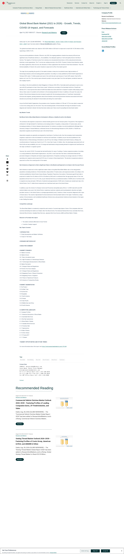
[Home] (8, 3)
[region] (62, 551)
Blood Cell (38, 359)
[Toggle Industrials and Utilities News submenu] (91, 8)
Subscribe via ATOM (107, 38)
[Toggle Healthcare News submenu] (74, 8)
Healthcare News (68, 8)
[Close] (121, 550)
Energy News (39, 8)
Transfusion (62, 359)
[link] (69, 3)
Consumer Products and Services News (23, 8)
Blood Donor (54, 359)
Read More (19, 423)
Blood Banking (30, 359)
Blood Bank (22, 359)
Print (103, 32)
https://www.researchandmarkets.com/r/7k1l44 (54, 346)
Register (113, 3)
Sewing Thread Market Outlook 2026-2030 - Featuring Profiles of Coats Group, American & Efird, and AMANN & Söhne (33, 441)
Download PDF (105, 34)
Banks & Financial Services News (53, 8)
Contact (22, 380)
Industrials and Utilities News (83, 8)
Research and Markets (49, 32)
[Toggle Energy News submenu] (43, 8)
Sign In (106, 3)
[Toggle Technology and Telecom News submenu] (110, 8)
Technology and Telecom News (101, 8)
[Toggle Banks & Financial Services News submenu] (62, 8)
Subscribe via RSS (106, 36)
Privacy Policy (53, 552)
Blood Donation (46, 359)
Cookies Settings (85, 550)
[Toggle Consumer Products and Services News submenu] (34, 8)
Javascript (104, 41)
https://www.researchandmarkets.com (111, 23)
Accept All (105, 550)
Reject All (95, 550)
